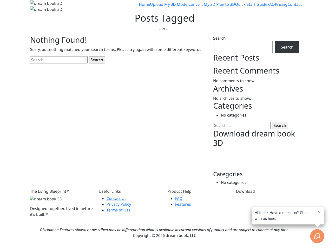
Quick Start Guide (251, 4)
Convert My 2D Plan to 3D (211, 4)
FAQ (271, 4)
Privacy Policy (118, 204)
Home (144, 4)
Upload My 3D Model (169, 4)
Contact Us (116, 198)
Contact (295, 4)
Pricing (281, 4)
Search (219, 38)
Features (183, 204)
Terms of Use (118, 210)
